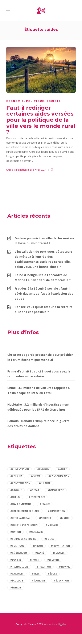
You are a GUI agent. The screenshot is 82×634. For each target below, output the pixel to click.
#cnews (35, 476)
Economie (15, 101)
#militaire (52, 524)
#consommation (58, 476)
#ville (36, 573)
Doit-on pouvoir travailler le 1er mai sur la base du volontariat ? (44, 240)
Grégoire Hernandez (17, 169)
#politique (17, 545)
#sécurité (53, 559)
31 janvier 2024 (38, 169)
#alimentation (19, 469)
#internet (44, 518)
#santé (39, 552)
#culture (44, 483)
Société (53, 101)
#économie (38, 580)
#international (20, 518)
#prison (38, 545)
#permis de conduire (23, 538)
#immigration (56, 511)
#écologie (16, 580)
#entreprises (37, 497)
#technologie (19, 566)
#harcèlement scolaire (25, 511)
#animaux (43, 469)
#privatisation (60, 545)
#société (15, 559)
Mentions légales (56, 624)
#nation (15, 531)
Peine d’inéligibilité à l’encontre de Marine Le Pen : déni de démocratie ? (43, 277)
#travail (64, 566)
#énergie (15, 587)
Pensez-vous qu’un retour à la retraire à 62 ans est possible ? (44, 309)
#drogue (16, 490)
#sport (34, 559)
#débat (34, 490)
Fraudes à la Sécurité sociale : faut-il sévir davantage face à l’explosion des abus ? (44, 293)
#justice (65, 518)
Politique (35, 101)
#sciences (59, 552)
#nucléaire (36, 531)
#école (52, 573)
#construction (20, 483)
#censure (16, 476)
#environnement (20, 504)
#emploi (15, 497)
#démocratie (56, 490)
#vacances (17, 573)
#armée (62, 469)
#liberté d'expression (23, 524)
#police (49, 538)
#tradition (44, 566)
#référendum (18, 552)
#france (45, 504)
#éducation (61, 580)
